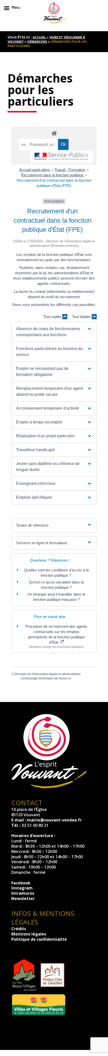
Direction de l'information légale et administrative (47, 674)
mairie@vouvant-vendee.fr (54, 820)
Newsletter (23, 898)
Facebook (20, 883)
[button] (54, 332)
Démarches (37, 41)
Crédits (18, 928)
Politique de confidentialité (39, 939)
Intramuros (22, 893)
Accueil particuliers (35, 170)
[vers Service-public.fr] (61, 156)
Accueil (39, 37)
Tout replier (52, 317)
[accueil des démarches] (54, 133)
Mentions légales (28, 934)
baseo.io (65, 678)
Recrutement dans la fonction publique (52, 175)
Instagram (22, 888)
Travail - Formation (70, 170)
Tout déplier (82, 317)
